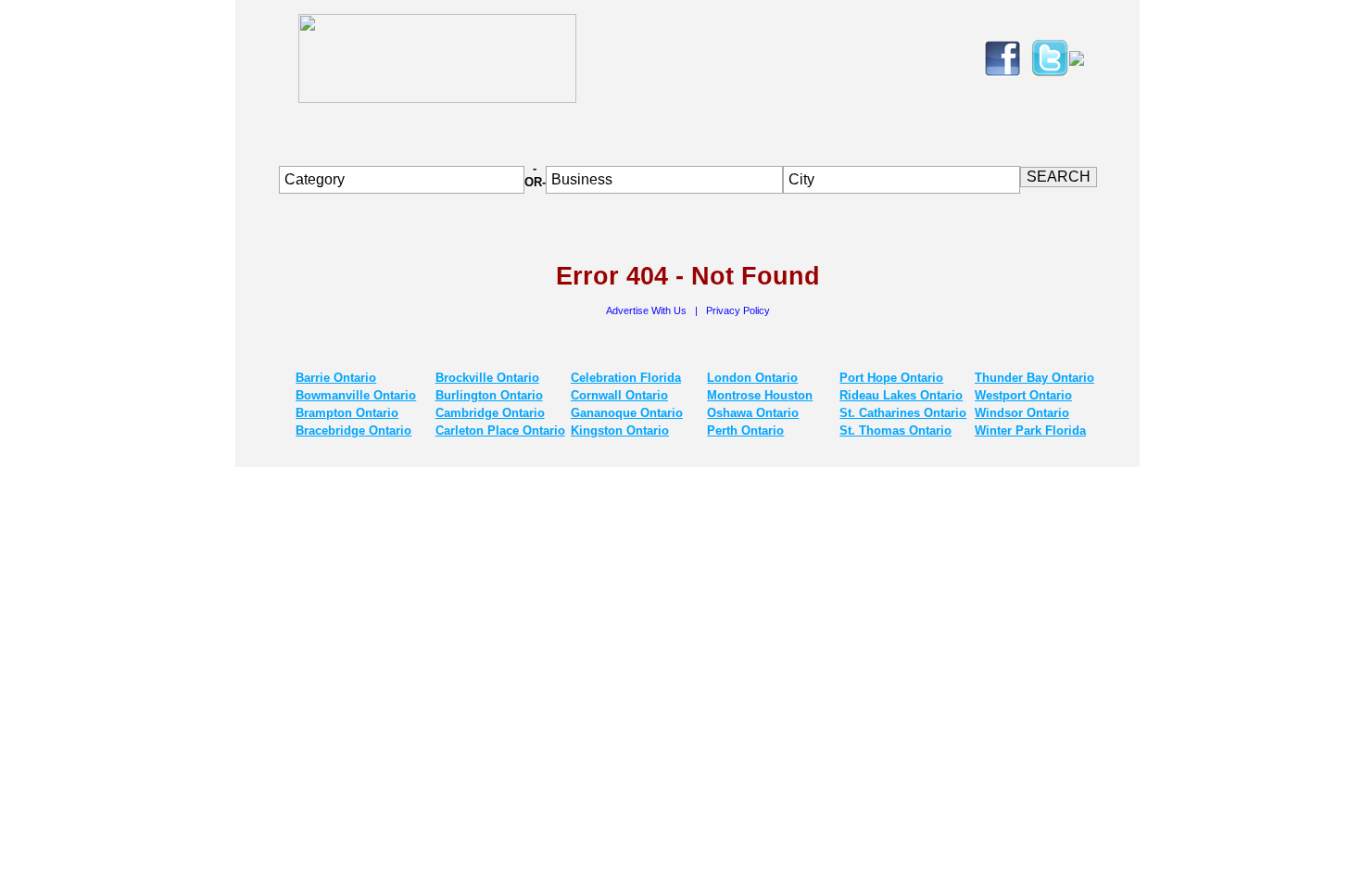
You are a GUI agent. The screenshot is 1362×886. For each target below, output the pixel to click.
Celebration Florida (626, 378)
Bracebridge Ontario (353, 430)
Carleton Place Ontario (500, 430)
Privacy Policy (738, 310)
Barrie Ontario (336, 378)
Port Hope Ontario (891, 378)
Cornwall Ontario (619, 395)
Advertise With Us (647, 310)
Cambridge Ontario (490, 413)
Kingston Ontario (620, 430)
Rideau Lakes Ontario (901, 395)
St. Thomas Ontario (895, 430)
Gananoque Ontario (627, 413)
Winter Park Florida (1030, 430)
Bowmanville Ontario (356, 395)
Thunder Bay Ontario (1034, 378)
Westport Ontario (1023, 395)
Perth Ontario (745, 430)
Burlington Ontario (489, 395)
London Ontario (752, 378)
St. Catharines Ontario (902, 413)
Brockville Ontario (487, 378)
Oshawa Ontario (753, 413)
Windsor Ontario (1022, 413)
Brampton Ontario (347, 413)
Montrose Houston (760, 395)
